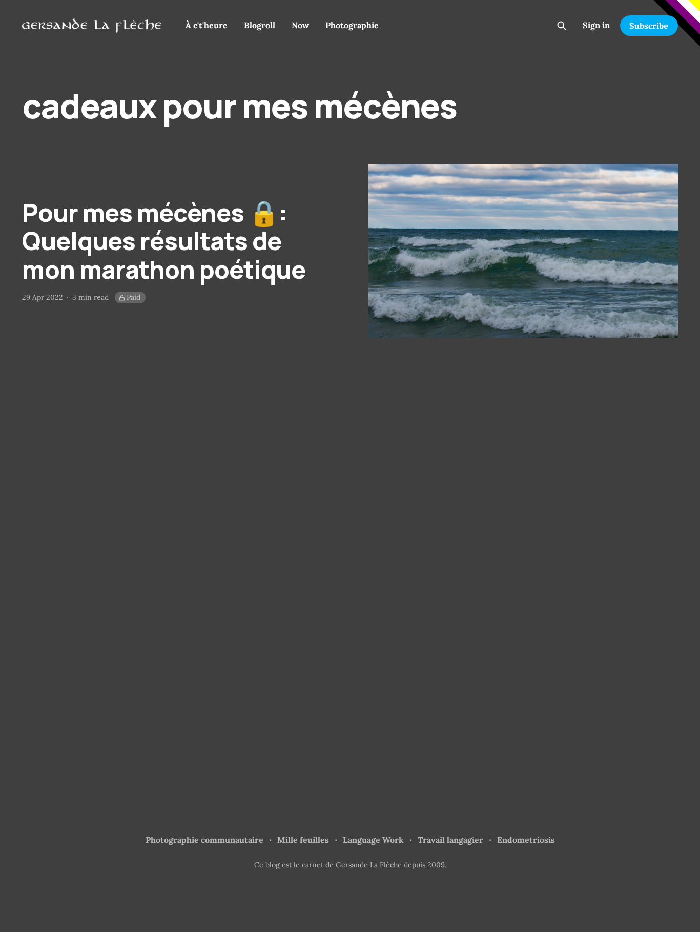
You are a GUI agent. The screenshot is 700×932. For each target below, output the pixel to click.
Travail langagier (450, 840)
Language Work (373, 840)
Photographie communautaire (204, 840)
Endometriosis (526, 840)
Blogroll (259, 25)
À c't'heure (207, 25)
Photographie (352, 25)
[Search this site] (561, 25)
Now (300, 25)
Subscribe (648, 25)
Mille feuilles (303, 840)
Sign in (596, 25)
